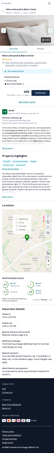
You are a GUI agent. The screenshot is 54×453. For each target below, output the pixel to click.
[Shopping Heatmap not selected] (48, 227)
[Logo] (6, 3)
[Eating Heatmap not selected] (48, 222)
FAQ (4, 389)
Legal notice (7, 443)
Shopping (22, 226)
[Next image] (50, 30)
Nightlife (22, 229)
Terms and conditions (11, 435)
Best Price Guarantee (11, 405)
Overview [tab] (13, 49)
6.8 (30, 292)
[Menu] (49, 3)
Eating (21, 222)
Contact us (7, 393)
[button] (27, 237)
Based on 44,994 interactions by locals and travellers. (14, 300)
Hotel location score (13, 278)
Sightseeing (23, 219)
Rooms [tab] (40, 49)
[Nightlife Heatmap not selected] (48, 217)
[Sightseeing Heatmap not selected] (48, 232)
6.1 (5, 284)
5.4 (5, 292)
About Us (6, 408)
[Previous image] (3, 30)
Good (12, 283)
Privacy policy (8, 432)
